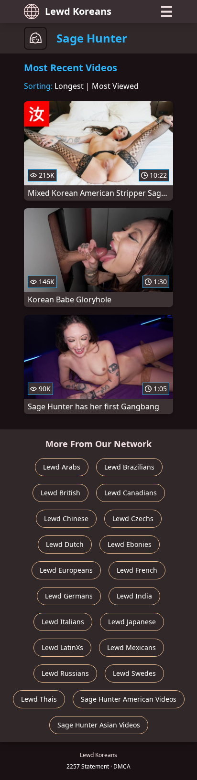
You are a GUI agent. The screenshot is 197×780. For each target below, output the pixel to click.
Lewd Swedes (134, 673)
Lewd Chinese (66, 518)
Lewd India (134, 595)
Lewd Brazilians (129, 466)
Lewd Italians (63, 621)
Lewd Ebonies (130, 544)
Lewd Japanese (132, 621)
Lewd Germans (69, 595)
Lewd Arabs (61, 466)
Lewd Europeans (66, 570)
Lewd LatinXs (62, 647)
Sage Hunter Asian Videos (98, 724)
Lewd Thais (39, 699)
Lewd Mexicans (131, 647)
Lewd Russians (65, 673)
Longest (69, 86)
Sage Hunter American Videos (128, 699)
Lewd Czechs (132, 518)
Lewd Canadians (130, 492)
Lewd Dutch (65, 544)
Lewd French (137, 570)
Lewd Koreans (78, 11)
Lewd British (60, 492)
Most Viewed (115, 86)
